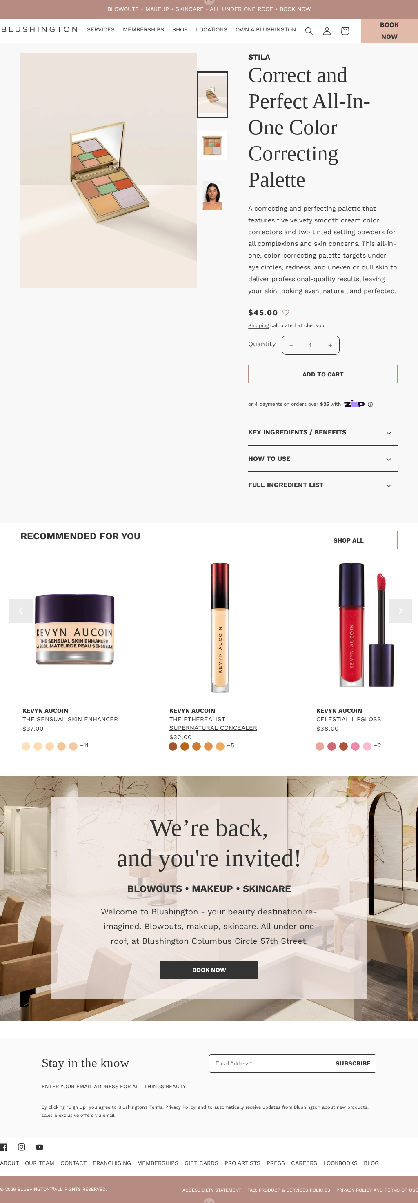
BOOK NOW (295, 9)
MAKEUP (157, 9)
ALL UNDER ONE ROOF (241, 9)
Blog (371, 1163)
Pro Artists (242, 1163)
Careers (304, 1163)
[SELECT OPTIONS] (73, 692)
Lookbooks (340, 1163)
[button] (309, 31)
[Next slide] (400, 610)
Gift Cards (201, 1163)
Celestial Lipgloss (348, 719)
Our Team (39, 1163)
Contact (73, 1163)
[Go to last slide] (21, 610)
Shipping (258, 325)
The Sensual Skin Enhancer (70, 719)
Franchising (112, 1163)
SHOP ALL (349, 540)
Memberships (157, 1163)
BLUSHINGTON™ (36, 1189)
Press (276, 1163)
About (9, 1163)
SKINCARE (190, 9)
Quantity (262, 344)
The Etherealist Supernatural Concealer (213, 724)
